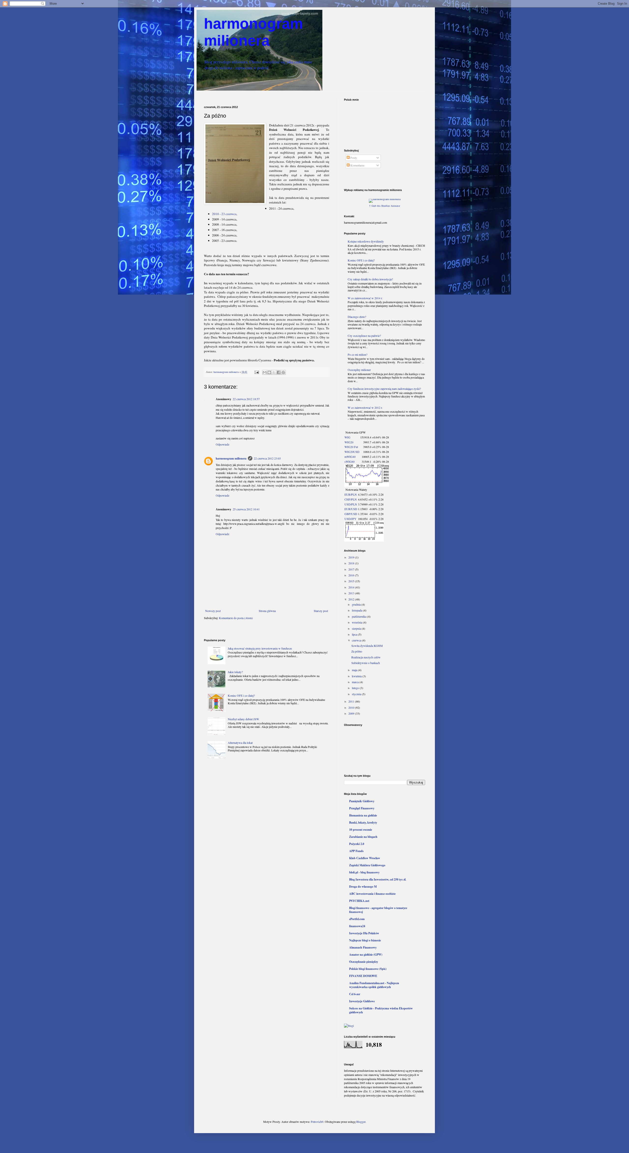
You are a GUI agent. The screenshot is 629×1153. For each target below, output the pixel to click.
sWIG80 (349, 461)
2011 (351, 701)
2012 (351, 599)
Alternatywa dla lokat (240, 743)
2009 (351, 713)
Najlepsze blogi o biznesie (365, 940)
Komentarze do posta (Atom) (236, 618)
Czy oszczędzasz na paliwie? (364, 336)
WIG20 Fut (351, 447)
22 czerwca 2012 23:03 (267, 458)
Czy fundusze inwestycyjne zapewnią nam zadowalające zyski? (384, 389)
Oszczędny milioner (359, 370)
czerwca (357, 640)
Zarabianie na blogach (363, 837)
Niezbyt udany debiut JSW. (243, 719)
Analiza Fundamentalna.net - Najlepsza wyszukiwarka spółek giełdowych (374, 985)
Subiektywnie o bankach (365, 663)
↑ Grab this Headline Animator (384, 205)
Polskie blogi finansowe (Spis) (367, 969)
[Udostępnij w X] (274, 372)
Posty (353, 158)
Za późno (356, 651)
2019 (351, 557)
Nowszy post (213, 611)
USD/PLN (350, 504)
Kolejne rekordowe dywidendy (366, 241)
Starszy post (321, 611)
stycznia (357, 694)
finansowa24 (357, 926)
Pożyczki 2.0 (356, 844)
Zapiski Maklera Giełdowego (367, 865)
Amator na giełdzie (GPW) (365, 954)
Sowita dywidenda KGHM (367, 646)
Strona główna (267, 611)
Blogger (360, 1122)
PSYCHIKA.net (359, 901)
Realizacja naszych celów (366, 657)
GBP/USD (350, 514)
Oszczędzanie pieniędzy (363, 962)
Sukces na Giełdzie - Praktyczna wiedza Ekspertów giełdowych (381, 1010)
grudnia (356, 604)
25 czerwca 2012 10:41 (246, 509)
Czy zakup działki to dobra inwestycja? (370, 279)
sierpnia (357, 628)
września (357, 622)
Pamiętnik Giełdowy (361, 801)
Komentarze (357, 165)
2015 (351, 581)
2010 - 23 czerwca (224, 214)
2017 (351, 569)
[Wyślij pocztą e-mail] (264, 372)
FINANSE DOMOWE (363, 976)
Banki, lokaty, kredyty (363, 822)
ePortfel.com (357, 919)
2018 (351, 563)
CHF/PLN (350, 499)
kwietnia (357, 676)
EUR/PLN (350, 494)
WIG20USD (351, 452)
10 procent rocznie (360, 829)
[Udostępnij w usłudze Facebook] (278, 372)
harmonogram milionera (231, 458)
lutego (356, 688)
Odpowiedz (222, 444)
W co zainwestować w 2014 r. (365, 298)
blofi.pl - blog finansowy (364, 872)
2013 (351, 593)
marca (355, 682)
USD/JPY (350, 519)
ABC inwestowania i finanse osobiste (372, 894)
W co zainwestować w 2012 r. (365, 407)
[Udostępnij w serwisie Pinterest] (283, 372)
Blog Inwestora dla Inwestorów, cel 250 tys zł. (377, 879)
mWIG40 (350, 457)
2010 (351, 707)
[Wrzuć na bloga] (269, 372)
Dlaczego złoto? (357, 317)
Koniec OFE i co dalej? (241, 695)
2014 (351, 587)
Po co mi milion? (357, 354)
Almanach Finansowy (363, 947)
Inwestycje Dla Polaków (364, 933)
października (359, 616)
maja (355, 670)
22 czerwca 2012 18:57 (246, 399)
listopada (357, 610)
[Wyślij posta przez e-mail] (256, 372)
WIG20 (348, 442)
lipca (355, 634)
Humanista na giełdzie (363, 815)
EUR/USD (350, 509)
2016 (351, 575)
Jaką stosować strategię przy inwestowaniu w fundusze (260, 648)
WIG (347, 437)
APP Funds (356, 851)
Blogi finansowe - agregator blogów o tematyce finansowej (378, 910)
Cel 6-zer (354, 994)
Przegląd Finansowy (361, 808)
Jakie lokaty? (235, 672)
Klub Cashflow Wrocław (364, 858)
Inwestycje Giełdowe (362, 1001)
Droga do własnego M (363, 886)
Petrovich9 (317, 1122)
